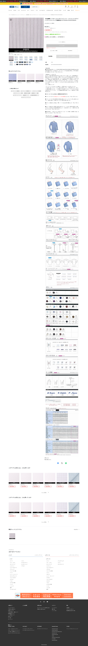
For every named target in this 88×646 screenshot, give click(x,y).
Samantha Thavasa (55, 628)
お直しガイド (10, 616)
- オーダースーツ (24, 562)
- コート (59, 562)
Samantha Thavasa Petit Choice (57, 631)
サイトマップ (10, 619)
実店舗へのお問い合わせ (41, 609)
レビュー (74, 56)
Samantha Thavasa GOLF (56, 637)
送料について (47, 457)
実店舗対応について (11, 613)
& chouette (53, 638)
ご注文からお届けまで (11, 609)
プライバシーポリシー (70, 609)
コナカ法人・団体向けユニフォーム (14, 631)
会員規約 (68, 607)
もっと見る (44, 492)
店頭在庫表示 (70, 50)
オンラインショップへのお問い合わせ (43, 607)
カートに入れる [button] (61, 45)
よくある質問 (25, 605)
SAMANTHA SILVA (55, 634)
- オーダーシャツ (24, 564)
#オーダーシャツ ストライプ (26, 97)
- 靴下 (11, 587)
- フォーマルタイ (13, 577)
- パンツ (11, 572)
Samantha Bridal (54, 640)
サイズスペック (62, 56)
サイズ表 (9, 617)
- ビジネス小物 (12, 582)
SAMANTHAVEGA (55, 630)
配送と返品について (48, 459)
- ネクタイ (12, 579)
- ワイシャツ (12, 569)
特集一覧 (53, 609)
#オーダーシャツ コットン (17, 95)
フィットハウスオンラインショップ (72, 628)
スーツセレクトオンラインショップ (28, 630)
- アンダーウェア (13, 589)
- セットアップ (12, 564)
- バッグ (11, 584)
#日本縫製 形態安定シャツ (34, 95)
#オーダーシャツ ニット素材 (18, 93)
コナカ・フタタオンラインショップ (14, 630)
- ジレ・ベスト (12, 562)
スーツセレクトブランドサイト (28, 628)
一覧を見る (76, 529)
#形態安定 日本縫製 (27, 93)
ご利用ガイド (10, 605)
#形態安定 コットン (26, 95)
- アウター (48, 577)
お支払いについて (11, 610)
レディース (35, 6)
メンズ (25, 6)
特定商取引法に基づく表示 (71, 610)
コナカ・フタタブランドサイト (13, 628)
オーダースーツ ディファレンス (42, 628)
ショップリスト (54, 607)
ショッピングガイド (11, 607)
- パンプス (48, 587)
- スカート (48, 574)
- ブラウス (48, 569)
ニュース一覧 (54, 610)
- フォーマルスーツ (13, 567)
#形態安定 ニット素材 (34, 93)
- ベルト (47, 582)
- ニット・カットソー (14, 574)
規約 (67, 605)
